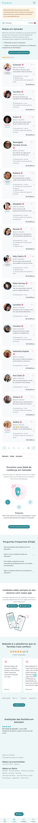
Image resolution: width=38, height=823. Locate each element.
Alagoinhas (15, 778)
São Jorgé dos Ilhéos (8, 775)
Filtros (32, 23)
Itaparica (16, 764)
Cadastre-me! (19, 705)
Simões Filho (24, 778)
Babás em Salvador (8, 755)
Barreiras (18, 773)
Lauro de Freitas (7, 764)
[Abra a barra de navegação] (34, 2)
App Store (13, 606)
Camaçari (11, 773)
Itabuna (4, 773)
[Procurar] (3, 23)
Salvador (5, 771)
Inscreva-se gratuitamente (19, 52)
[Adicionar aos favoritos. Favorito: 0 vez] (32, 91)
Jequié (30, 775)
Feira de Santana (14, 771)
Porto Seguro (6, 778)
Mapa (20, 814)
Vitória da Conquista (27, 771)
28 (28, 448)
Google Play (25, 606)
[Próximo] (33, 448)
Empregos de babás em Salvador (13, 757)
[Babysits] (7, 3)
